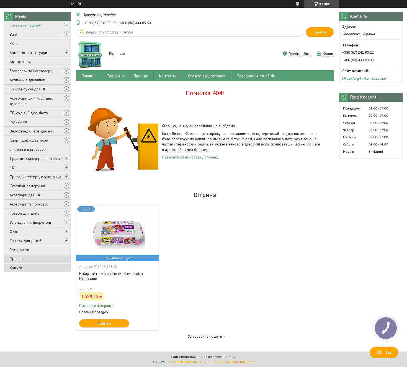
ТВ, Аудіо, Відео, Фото (29, 112)
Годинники (18, 121)
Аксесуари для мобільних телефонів (31, 101)
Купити (104, 323)
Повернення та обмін (256, 76)
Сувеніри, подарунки (27, 185)
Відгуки (16, 267)
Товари (113, 76)
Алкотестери (20, 61)
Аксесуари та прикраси (29, 204)
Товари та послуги (25, 25)
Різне (14, 43)
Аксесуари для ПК (25, 194)
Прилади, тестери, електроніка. (36, 176)
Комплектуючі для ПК (28, 89)
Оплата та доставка (206, 76)
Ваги (13, 34)
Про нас (16, 258)
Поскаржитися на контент (190, 362)
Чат (388, 352)
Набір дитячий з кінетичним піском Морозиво (111, 276)
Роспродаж (19, 249)
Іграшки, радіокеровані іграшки (36, 158)
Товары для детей (25, 240)
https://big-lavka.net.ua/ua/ (364, 78)
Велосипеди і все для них (32, 131)
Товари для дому (25, 213)
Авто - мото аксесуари (28, 52)
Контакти (168, 76)
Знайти (320, 32)
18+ (13, 167)
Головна (89, 76)
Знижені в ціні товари (28, 149)
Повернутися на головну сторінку (190, 157)
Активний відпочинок (27, 79)
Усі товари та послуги (205, 336)
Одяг (14, 231)
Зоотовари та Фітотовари (31, 70)
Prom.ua (229, 357)
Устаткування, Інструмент (30, 222)
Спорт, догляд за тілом (29, 140)
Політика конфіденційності (233, 362)
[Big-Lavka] (90, 54)
